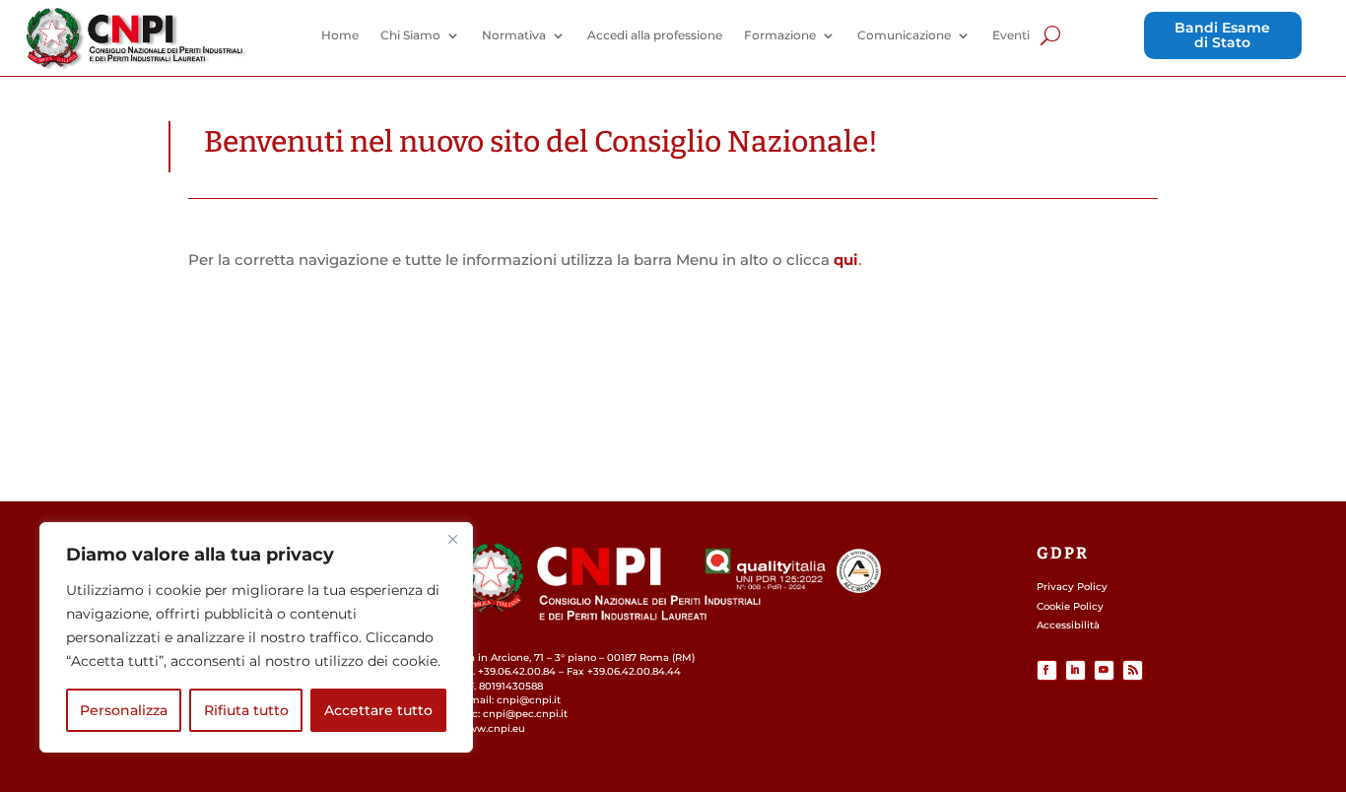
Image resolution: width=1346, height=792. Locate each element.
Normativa (514, 35)
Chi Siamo (410, 35)
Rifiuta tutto (246, 710)
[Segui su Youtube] (1104, 670)
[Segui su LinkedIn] (1075, 670)
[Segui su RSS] (1132, 670)
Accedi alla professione (654, 35)
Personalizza (124, 710)
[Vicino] (452, 539)
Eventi (1011, 35)
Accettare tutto (378, 710)
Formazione (780, 35)
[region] (256, 637)
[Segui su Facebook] (1047, 670)
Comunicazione (904, 35)
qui (846, 259)
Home (340, 35)
